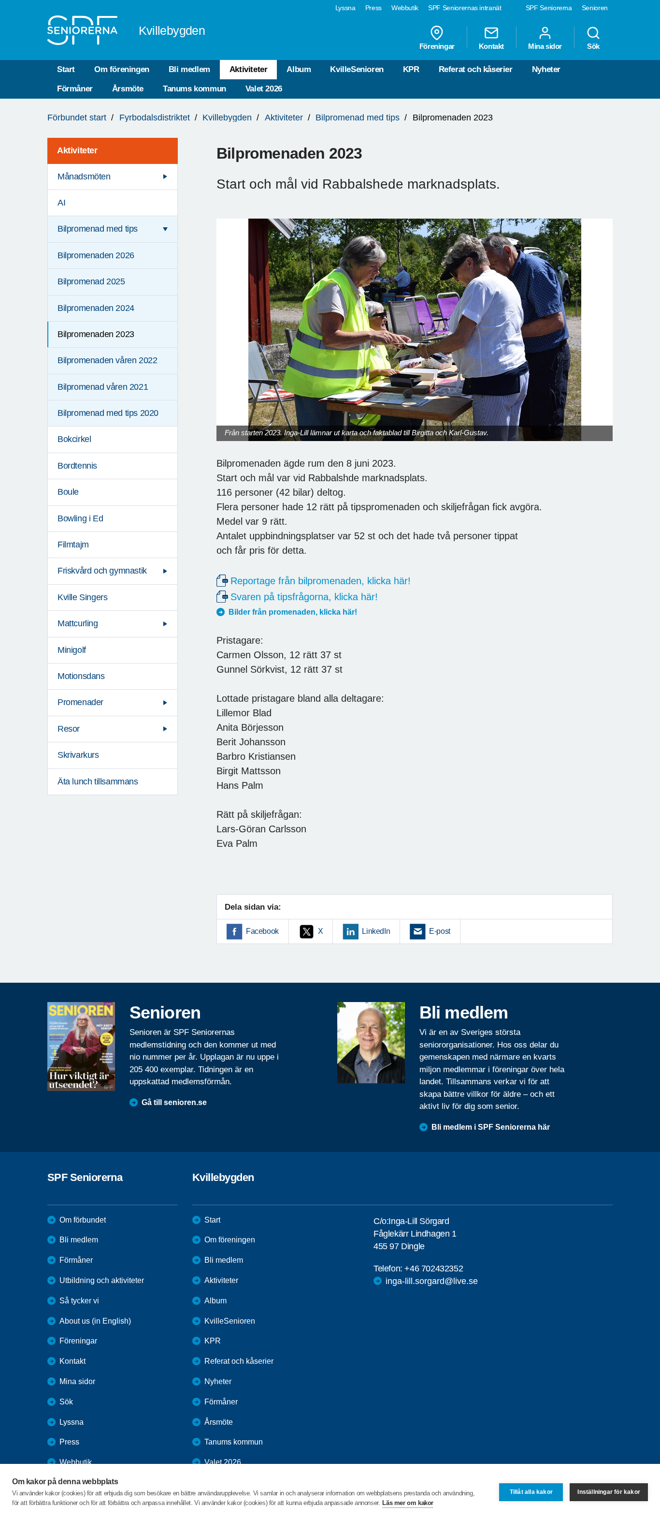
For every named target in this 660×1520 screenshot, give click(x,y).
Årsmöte (127, 88)
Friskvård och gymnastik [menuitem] (102, 571)
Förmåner (75, 88)
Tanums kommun (194, 88)
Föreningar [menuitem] (437, 46)
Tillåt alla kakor (531, 1492)
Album (299, 69)
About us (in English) (95, 1321)
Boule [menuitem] (68, 492)
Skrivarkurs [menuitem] (78, 755)
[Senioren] (81, 1046)
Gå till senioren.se (174, 1102)
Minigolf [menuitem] (71, 650)
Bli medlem (189, 69)
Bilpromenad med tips (358, 117)
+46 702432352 (433, 1268)
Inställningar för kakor (608, 1492)
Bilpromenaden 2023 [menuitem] (95, 334)
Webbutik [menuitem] (404, 8)
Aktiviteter (249, 69)
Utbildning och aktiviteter (101, 1280)
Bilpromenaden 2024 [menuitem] (95, 308)
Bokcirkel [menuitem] (74, 439)
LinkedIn (376, 931)
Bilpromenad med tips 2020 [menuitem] (107, 413)
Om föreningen (121, 69)
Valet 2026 (263, 88)
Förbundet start (76, 117)
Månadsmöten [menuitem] (84, 176)
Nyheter (546, 69)
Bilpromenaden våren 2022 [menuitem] (107, 360)
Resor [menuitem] (68, 729)
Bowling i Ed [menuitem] (80, 518)
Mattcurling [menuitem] (77, 623)
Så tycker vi (79, 1301)
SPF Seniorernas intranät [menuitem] (465, 8)
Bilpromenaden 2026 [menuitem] (95, 255)
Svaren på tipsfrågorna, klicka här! (304, 596)
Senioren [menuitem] (595, 8)
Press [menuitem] (373, 8)
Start (66, 69)
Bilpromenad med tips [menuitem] (97, 229)
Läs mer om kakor (407, 1502)
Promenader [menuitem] (80, 702)
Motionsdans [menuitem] (81, 676)
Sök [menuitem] (593, 46)
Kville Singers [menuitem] (82, 597)
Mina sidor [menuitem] (545, 46)
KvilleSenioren (356, 69)
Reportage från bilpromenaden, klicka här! (320, 581)
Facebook (262, 931)
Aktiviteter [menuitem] (77, 150)
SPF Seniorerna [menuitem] (549, 8)
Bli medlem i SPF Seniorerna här (490, 1127)
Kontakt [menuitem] (491, 46)
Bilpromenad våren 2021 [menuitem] (102, 387)
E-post (439, 931)
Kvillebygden (227, 117)
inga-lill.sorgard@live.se (432, 1281)
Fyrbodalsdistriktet (154, 117)
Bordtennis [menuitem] (77, 466)
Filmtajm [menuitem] (73, 544)
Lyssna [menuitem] (345, 8)
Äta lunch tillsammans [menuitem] (97, 781)
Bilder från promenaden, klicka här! (293, 612)
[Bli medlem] (371, 1042)
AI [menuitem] (61, 202)
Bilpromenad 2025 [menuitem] (91, 281)
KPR (411, 69)
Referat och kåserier (476, 69)
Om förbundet (82, 1220)
